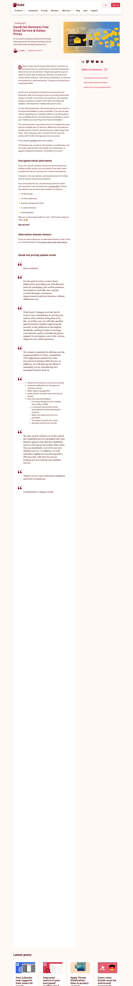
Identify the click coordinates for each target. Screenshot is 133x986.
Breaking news (20, 23)
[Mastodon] (87, 61)
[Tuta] (18, 5)
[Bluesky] (92, 61)
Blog (78, 10)
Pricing (44, 10)
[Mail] (97, 61)
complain (33, 140)
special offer (54, 186)
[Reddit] (82, 61)
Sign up (115, 5)
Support (94, 10)
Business (54, 10)
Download (33, 10)
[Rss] (101, 61)
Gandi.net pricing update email (97, 87)
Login (105, 5)
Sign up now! (24, 224)
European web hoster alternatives (53, 242)
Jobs (85, 10)
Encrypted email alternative (96, 78)
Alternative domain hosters (96, 82)
